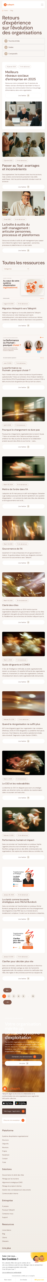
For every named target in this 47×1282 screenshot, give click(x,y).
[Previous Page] (7, 990)
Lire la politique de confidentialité (11, 1272)
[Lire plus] (23, 1063)
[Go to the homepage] (11, 1088)
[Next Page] (7, 1002)
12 (33, 996)
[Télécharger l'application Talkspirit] (23, 1103)
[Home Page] (9, 4)
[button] (42, 4)
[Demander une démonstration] (23, 1056)
